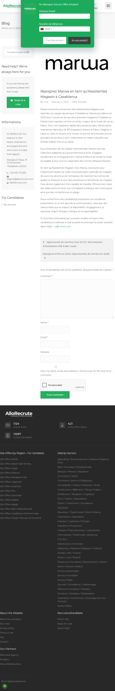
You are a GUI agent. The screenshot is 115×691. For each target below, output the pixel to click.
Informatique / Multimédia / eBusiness (78, 534)
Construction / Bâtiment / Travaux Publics (79, 489)
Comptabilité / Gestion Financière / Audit (79, 485)
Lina (46, 102)
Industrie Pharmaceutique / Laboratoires (79, 530)
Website (44, 352)
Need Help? (64, 628)
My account (10, 204)
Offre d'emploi (79, 102)
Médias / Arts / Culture (69, 553)
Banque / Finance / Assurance (73, 471)
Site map (4, 623)
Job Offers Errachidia (10, 495)
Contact (4, 641)
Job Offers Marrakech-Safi (13, 477)
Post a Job (63, 619)
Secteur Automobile (68, 571)
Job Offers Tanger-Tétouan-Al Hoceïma (20, 518)
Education (63, 507)
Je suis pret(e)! (79, 40)
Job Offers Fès (7, 491)
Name (44, 322)
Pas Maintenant (54, 40)
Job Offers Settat (9, 459)
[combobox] (46, 29)
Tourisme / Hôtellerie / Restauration (76, 593)
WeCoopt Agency (9, 655)
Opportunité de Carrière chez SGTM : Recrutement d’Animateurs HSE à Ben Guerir (72, 244)
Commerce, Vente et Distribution (75, 480)
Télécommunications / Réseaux (74, 589)
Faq (2, 637)
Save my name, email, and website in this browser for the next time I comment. (76, 373)
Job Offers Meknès (10, 472)
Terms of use (6, 632)
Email (44, 337)
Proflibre (4, 659)
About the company (10, 619)
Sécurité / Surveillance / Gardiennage (77, 584)
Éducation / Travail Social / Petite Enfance (79, 512)
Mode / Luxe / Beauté (69, 557)
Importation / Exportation (71, 516)
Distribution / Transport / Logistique (76, 494)
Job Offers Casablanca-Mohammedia (19, 513)
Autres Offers (64, 606)
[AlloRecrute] (12, 4)
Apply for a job (65, 623)
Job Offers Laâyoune (11, 481)
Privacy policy (7, 628)
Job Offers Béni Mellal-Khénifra (16, 509)
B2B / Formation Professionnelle (74, 467)
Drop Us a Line (19, 102)
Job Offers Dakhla (9, 500)
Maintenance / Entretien (70, 544)
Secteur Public (65, 580)
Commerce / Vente (68, 476)
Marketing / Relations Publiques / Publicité (80, 548)
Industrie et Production (70, 525)
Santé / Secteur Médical (70, 566)
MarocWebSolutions (10, 664)
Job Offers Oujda (9, 468)
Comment (46, 276)
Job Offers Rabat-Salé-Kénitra (15, 463)
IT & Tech (62, 539)
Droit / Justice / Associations (72, 498)
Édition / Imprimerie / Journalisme (75, 503)
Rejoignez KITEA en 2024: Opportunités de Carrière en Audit (76, 254)
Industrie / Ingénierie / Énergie (74, 521)
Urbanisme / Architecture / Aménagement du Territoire (81, 600)
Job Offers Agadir (9, 504)
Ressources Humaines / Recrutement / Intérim (82, 562)
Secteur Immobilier (68, 575)
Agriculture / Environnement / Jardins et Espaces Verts (83, 461)
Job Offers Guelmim (10, 486)
